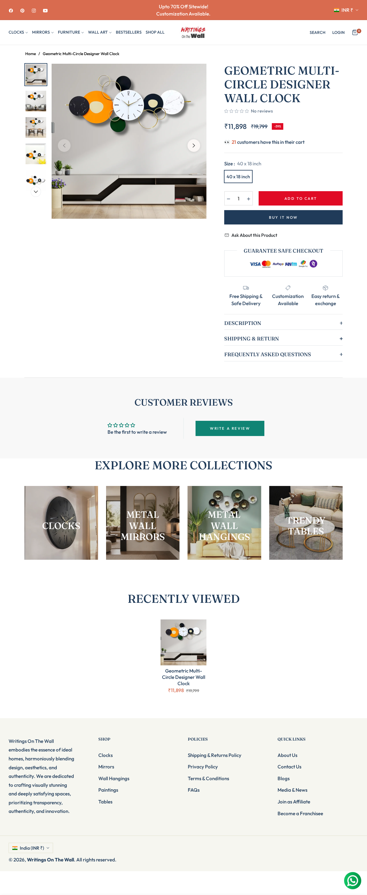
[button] (317, 32)
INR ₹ (347, 10)
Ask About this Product (254, 235)
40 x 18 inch (238, 176)
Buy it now (283, 217)
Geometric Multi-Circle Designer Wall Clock (183, 677)
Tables (105, 802)
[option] (129, 141)
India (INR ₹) (32, 848)
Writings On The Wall (50, 860)
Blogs (284, 778)
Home (30, 53)
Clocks (105, 755)
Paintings (108, 790)
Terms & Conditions (208, 778)
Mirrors (106, 767)
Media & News (292, 790)
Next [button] (194, 145)
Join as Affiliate (294, 802)
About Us (287, 755)
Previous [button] (64, 145)
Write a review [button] (230, 428)
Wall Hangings (113, 778)
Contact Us (289, 767)
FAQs (194, 790)
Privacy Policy (203, 767)
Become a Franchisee (300, 813)
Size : (242, 163)
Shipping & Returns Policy (214, 755)
